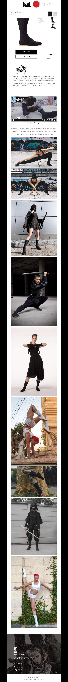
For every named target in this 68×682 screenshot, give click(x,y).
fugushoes (18, 667)
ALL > (13, 12)
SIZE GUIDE (50, 58)
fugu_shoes (18, 670)
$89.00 (51, 55)
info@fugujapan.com (24, 658)
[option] (50, 14)
